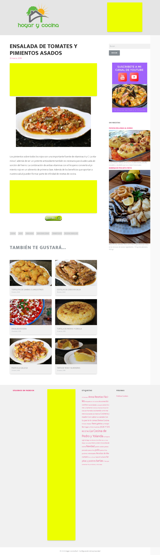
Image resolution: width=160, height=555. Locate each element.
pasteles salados (99, 446)
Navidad (90, 446)
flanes (94, 423)
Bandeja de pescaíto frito (120, 168)
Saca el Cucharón (100, 457)
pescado (85, 450)
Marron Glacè (105, 440)
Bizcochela (102, 401)
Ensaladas (29, 233)
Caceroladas (92, 404)
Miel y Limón (96, 442)
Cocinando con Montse (93, 414)
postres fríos (103, 450)
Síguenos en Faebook (23, 390)
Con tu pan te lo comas (95, 418)
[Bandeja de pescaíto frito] (129, 206)
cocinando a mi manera (95, 412)
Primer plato (56, 233)
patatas (106, 447)
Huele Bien (97, 427)
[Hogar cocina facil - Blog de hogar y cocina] (38, 15)
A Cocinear (85, 397)
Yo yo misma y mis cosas (95, 464)
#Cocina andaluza (71, 233)
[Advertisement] (124, 17)
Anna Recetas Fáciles (95, 399)
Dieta (20, 233)
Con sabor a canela (96, 417)
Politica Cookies (122, 396)
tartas (99, 460)
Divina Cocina (103, 420)
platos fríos (91, 450)
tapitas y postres (95, 459)
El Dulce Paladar (86, 424)
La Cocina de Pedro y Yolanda (94, 433)
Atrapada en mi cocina (92, 401)
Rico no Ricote (91, 457)
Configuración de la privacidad (89, 551)
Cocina (12, 233)
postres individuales (89, 453)
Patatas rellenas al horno (121, 128)
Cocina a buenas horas (99, 408)
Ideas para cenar (43, 233)
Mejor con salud (86, 443)
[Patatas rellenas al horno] (129, 145)
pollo (97, 450)
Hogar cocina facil (71, 551)
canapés (99, 405)
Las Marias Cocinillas (95, 440)
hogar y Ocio (89, 427)
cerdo (104, 405)
